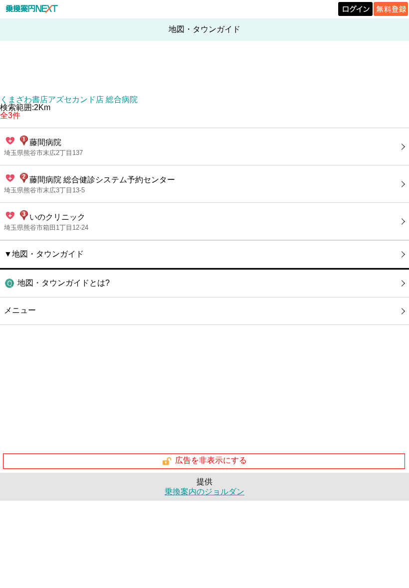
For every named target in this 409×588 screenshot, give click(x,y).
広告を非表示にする (211, 460)
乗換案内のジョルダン (204, 491)
